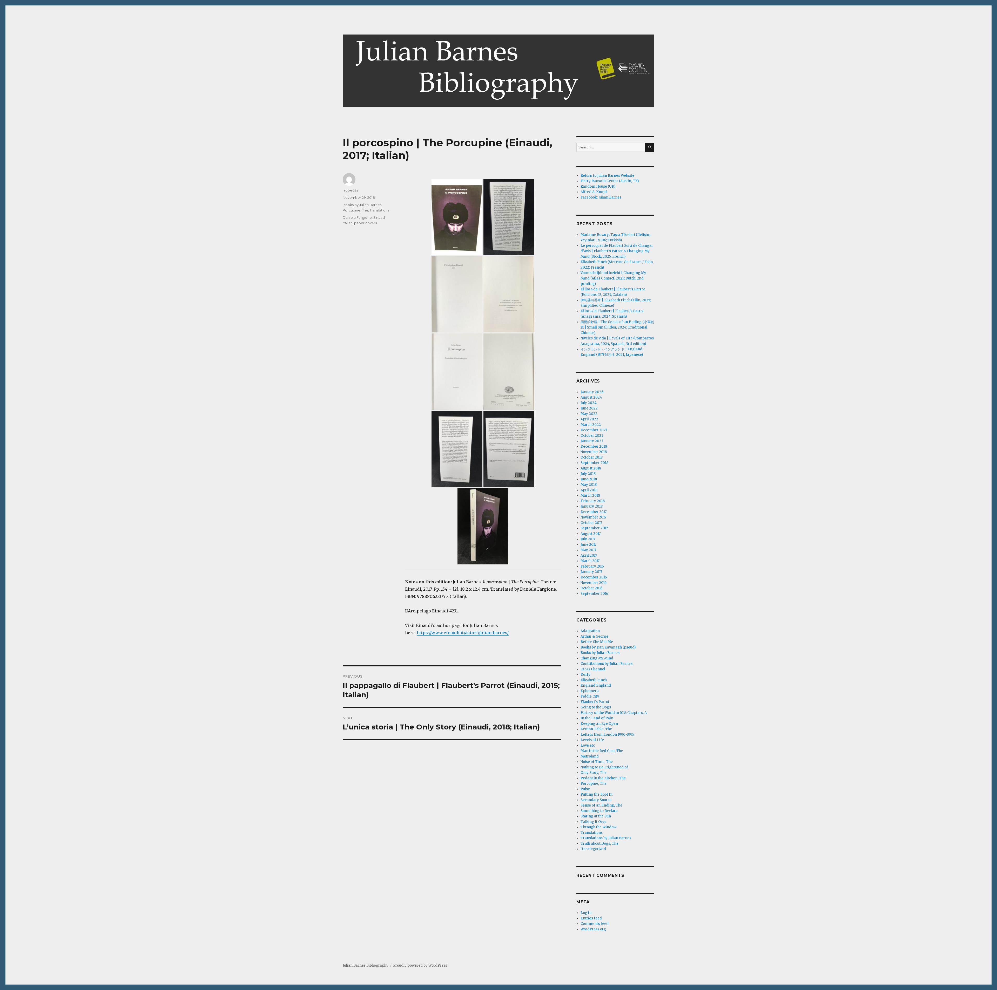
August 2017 (591, 533)
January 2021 (592, 441)
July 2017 (588, 539)
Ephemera (590, 691)
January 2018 (592, 506)
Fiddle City (590, 696)
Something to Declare (599, 811)
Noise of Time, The (597, 762)
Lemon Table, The (596, 729)
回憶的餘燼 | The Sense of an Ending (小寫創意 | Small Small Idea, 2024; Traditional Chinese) (617, 327)
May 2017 (588, 550)
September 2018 (594, 463)
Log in (586, 913)
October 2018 (592, 457)
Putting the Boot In (596, 794)
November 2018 (594, 452)
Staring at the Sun (596, 816)
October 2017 (591, 523)
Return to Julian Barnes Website (607, 175)
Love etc (588, 745)
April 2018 (589, 490)
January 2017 (591, 572)
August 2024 (591, 397)
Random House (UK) (598, 186)
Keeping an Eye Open (599, 723)
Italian (348, 223)
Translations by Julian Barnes (606, 838)
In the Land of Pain (597, 718)
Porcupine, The (355, 210)
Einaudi (379, 217)
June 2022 (589, 408)
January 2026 (592, 392)
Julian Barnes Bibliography (365, 965)
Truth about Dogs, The (599, 843)
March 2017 (590, 561)
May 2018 (589, 484)
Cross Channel (593, 669)
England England (596, 685)
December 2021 (594, 430)
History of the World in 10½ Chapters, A (614, 713)
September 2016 (594, 593)
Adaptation (590, 631)
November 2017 (593, 517)
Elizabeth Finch (594, 680)
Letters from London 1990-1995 (607, 734)
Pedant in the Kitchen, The (603, 778)
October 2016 (591, 588)
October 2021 (592, 435)
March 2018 (590, 495)
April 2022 (589, 419)
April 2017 (589, 555)
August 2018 (591, 468)
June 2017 (588, 544)
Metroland (590, 756)
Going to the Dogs (596, 707)
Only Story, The (594, 772)
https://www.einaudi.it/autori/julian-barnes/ (463, 632)
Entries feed (591, 918)
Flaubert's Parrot (595, 702)
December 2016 (594, 577)
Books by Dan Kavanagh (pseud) (608, 647)
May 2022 (589, 414)
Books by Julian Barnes (362, 205)
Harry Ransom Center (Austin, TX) (610, 181)
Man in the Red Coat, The (602, 751)
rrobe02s (350, 190)
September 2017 (594, 528)
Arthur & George (594, 636)
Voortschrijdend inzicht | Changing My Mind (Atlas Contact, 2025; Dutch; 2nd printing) (613, 278)
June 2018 (589, 479)
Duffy (585, 674)
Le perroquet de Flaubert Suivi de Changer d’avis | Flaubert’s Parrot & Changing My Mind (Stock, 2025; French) (617, 251)
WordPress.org (593, 929)
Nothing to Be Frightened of (604, 767)
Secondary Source (596, 800)
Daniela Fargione (357, 217)
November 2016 (594, 583)
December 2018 (594, 446)
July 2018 (588, 474)
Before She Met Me (597, 642)
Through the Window (598, 827)
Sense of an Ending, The (601, 805)
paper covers (365, 223)
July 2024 (589, 403)
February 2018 (593, 501)
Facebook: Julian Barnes (601, 197)
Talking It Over (593, 822)
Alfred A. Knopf (594, 192)
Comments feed (595, 923)
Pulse (585, 789)
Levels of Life (592, 740)
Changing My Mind (597, 658)
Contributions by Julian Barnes (606, 663)
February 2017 (592, 566)
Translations (379, 210)
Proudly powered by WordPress (420, 965)
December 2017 (594, 512)
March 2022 (591, 424)
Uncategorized (593, 849)
